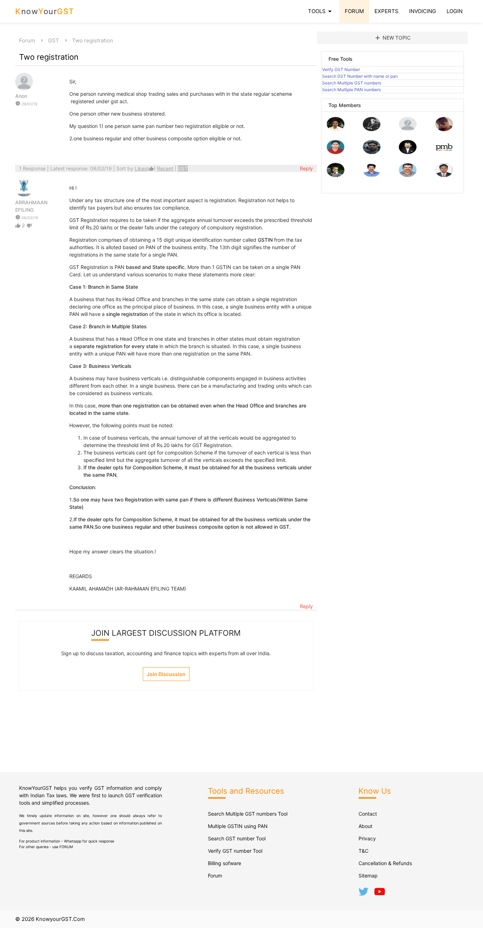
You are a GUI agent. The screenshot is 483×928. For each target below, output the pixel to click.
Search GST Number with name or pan (360, 76)
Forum (27, 40)
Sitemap (368, 876)
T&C (363, 851)
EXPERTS (386, 11)
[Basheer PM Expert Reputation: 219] (444, 152)
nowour (44, 11)
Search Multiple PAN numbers (351, 89)
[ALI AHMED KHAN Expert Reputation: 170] (444, 175)
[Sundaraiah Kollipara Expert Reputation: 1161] (408, 129)
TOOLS (321, 11)
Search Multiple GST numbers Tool (247, 814)
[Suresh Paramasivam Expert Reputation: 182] (371, 175)
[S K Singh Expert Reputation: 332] (371, 152)
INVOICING (422, 11)
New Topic (392, 37)
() (146, 168)
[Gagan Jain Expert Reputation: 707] (444, 129)
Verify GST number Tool (235, 851)
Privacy (367, 838)
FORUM (354, 11)
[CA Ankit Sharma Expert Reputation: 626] (335, 152)
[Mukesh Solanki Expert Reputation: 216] (335, 175)
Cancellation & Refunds (385, 863)
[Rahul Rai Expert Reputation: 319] (408, 152)
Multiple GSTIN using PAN (238, 826)
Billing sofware (224, 863)
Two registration (92, 40)
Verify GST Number (341, 69)
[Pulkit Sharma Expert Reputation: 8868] (335, 129)
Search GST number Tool (237, 838)
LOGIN (454, 11)
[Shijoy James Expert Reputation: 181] (408, 175)
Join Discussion (166, 674)
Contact (368, 814)
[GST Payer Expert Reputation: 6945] (371, 129)
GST (53, 40)
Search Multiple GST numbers (351, 83)
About (365, 826)
